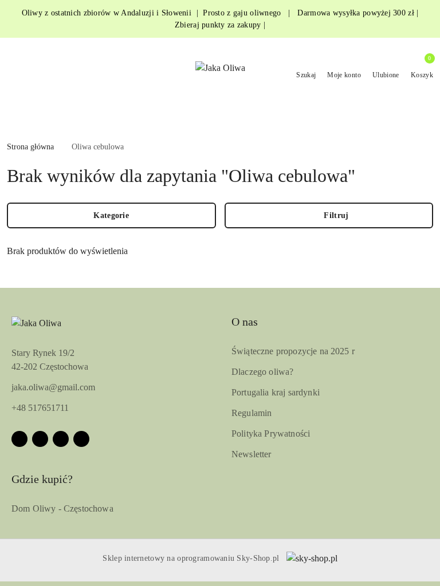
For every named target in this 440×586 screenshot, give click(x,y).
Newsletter (251, 454)
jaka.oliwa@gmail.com (53, 387)
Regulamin (251, 413)
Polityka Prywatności (270, 433)
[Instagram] (40, 439)
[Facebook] (19, 439)
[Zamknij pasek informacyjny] (428, 19)
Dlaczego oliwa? (262, 372)
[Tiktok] (81, 439)
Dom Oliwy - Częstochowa (62, 508)
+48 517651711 (40, 408)
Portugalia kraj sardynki (275, 392)
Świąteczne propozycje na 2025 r (293, 351)
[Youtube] (61, 439)
